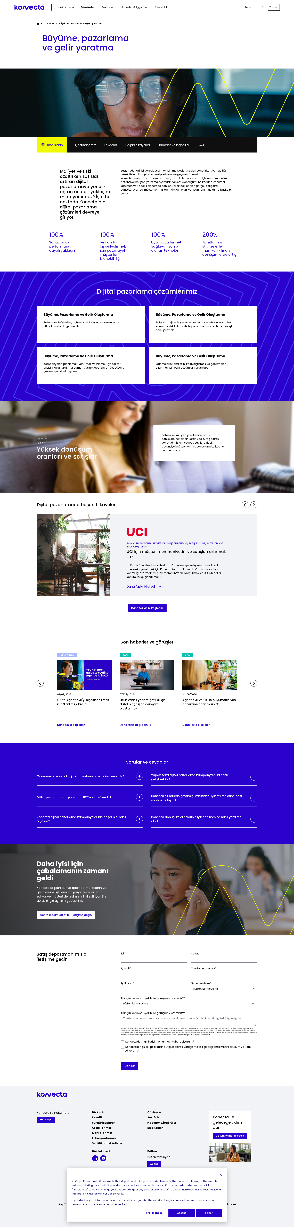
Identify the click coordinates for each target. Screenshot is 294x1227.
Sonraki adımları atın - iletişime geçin (66, 915)
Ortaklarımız (101, 1128)
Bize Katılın (162, 7)
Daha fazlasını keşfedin (147, 608)
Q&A (201, 145)
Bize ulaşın (46, 1119)
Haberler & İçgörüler (134, 7)
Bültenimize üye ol (159, 1157)
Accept (181, 1213)
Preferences (154, 1213)
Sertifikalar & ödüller (107, 1143)
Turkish (273, 7)
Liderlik (97, 1117)
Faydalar (110, 145)
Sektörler (108, 7)
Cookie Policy (115, 1193)
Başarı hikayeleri (137, 145)
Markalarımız (102, 1133)
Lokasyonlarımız (104, 1138)
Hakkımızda (66, 7)
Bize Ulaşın (55, 145)
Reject (209, 1213)
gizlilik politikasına (153, 1047)
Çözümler (88, 7)
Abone (154, 1164)
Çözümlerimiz (85, 145)
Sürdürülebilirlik (103, 1123)
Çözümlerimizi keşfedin (230, 1135)
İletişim (249, 7)
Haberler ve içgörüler (174, 145)
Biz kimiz (98, 1112)
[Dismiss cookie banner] (221, 1175)
